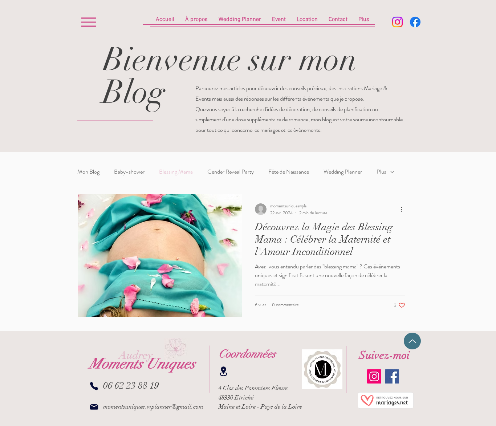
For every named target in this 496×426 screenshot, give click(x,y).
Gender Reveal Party (230, 172)
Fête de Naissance (288, 172)
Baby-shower (129, 172)
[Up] (412, 341)
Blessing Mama (176, 172)
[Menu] (88, 22)
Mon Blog (88, 172)
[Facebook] (415, 22)
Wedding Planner (343, 172)
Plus (381, 172)
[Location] (223, 371)
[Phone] (94, 386)
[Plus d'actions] (404, 209)
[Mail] (94, 407)
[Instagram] (397, 22)
